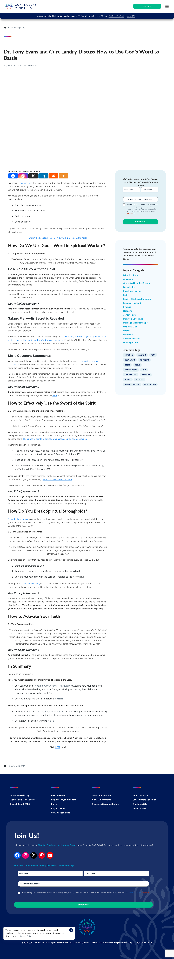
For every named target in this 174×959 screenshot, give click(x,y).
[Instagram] (23, 175)
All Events (131, 16)
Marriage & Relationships (135, 322)
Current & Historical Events (136, 283)
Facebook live (25, 183)
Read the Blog (58, 795)
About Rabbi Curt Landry (22, 799)
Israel (127, 364)
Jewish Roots (129, 315)
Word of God (150, 384)
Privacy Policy (26, 936)
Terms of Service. (148, 211)
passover (146, 375)
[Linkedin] (43, 175)
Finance (127, 307)
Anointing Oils (140, 804)
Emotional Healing (132, 291)
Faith (125, 295)
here (54, 395)
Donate (147, 6)
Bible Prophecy (130, 275)
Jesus (137, 365)
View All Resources (60, 812)
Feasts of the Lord (132, 303)
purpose (139, 379)
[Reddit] (53, 175)
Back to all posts (16, 27)
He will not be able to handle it (57, 479)
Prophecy (128, 334)
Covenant (128, 279)
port (109, 795)
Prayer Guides (58, 808)
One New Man (130, 326)
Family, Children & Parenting (137, 299)
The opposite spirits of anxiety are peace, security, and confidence (55, 439)
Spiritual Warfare (131, 338)
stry (27, 795)
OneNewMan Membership (61, 865)
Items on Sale (139, 808)
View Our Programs (101, 799)
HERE (60, 698)
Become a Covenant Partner (105, 804)
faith (153, 355)
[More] (63, 175)
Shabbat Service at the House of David (57, 845)
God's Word (130, 360)
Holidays (127, 311)
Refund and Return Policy (104, 943)
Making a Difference (133, 318)
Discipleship (129, 287)
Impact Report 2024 (20, 804)
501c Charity (124, 943)
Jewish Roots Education (145, 799)
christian (129, 355)
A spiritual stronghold (18, 519)
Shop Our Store (140, 795)
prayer (128, 379)
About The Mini (17, 795)
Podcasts (18, 865)
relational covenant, (30, 583)
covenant (142, 355)
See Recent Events (116, 16)
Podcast (127, 330)
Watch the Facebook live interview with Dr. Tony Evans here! (58, 238)
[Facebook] (13, 175)
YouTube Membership (35, 865)
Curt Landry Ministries (28, 65)
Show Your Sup (99, 795)
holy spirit (144, 360)
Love (144, 370)
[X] (33, 175)
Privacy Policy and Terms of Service (71, 943)
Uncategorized (130, 342)
